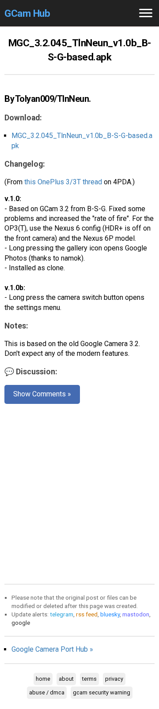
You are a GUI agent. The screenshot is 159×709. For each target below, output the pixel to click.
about (66, 678)
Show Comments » (42, 394)
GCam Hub (27, 13)
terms (89, 678)
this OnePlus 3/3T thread (63, 182)
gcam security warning (101, 692)
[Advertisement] (79, 492)
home (43, 678)
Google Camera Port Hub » (52, 649)
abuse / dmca (46, 692)
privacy (114, 678)
